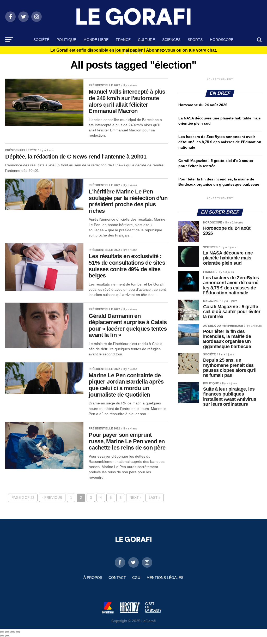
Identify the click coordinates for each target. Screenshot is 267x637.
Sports (195, 40)
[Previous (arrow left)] (2, 636)
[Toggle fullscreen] (12, 632)
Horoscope (221, 40)
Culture (146, 40)
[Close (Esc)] (2, 632)
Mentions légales (165, 577)
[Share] (7, 632)
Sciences (171, 40)
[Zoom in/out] (18, 632)
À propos (92, 577)
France (123, 40)
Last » (154, 498)
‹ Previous (52, 498)
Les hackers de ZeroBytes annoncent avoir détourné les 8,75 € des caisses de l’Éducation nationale (219, 142)
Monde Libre (95, 40)
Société (41, 40)
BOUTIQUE (133, 53)
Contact (117, 577)
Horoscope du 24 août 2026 (202, 105)
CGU (136, 577)
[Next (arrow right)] (7, 636)
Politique (66, 40)
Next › (135, 498)
